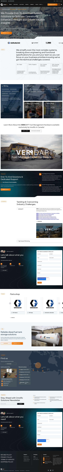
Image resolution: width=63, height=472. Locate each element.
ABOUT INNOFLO (36, 459)
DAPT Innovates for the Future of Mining (44, 215)
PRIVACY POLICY (6, 457)
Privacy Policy (17, 470)
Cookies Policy (27, 470)
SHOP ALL (13, 317)
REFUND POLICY (6, 455)
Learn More (6, 343)
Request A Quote (52, 4)
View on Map (5, 270)
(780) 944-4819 (5, 385)
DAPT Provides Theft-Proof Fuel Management (45, 214)
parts (40, 4)
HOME (34, 456)
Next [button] (59, 303)
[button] (11, 4)
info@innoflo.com (6, 383)
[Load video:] (31, 151)
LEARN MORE (39, 221)
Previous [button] (10, 303)
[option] (17, 305)
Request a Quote (6, 189)
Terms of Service (22, 470)
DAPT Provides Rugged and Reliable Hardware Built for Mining (47, 219)
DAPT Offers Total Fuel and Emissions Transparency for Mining (47, 213)
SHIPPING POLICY (7, 462)
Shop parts (53, 107)
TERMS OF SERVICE (7, 459)
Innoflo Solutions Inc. (6, 470)
